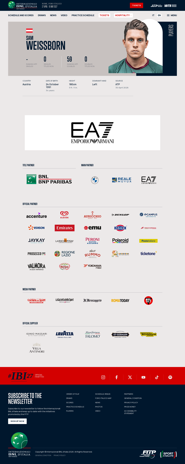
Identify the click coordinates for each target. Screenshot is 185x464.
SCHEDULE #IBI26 (102, 394)
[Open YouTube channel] (143, 377)
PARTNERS (128, 394)
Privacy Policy (60, 455)
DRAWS (42, 15)
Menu (174, 15)
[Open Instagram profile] (103, 377)
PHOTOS (98, 406)
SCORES (69, 402)
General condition (43, 455)
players (171, 30)
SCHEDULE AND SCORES (21, 15)
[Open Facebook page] (116, 377)
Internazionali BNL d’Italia (22, 5)
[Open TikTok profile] (156, 377)
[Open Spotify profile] (170, 377)
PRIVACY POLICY (131, 402)
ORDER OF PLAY (72, 394)
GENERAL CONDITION (133, 398)
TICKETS (136, 5)
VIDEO (64, 15)
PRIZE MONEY (129, 406)
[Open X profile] (130, 377)
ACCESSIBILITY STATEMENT (130, 412)
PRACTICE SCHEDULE (83, 15)
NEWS (53, 15)
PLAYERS (70, 411)
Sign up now (17, 421)
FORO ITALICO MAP (103, 398)
